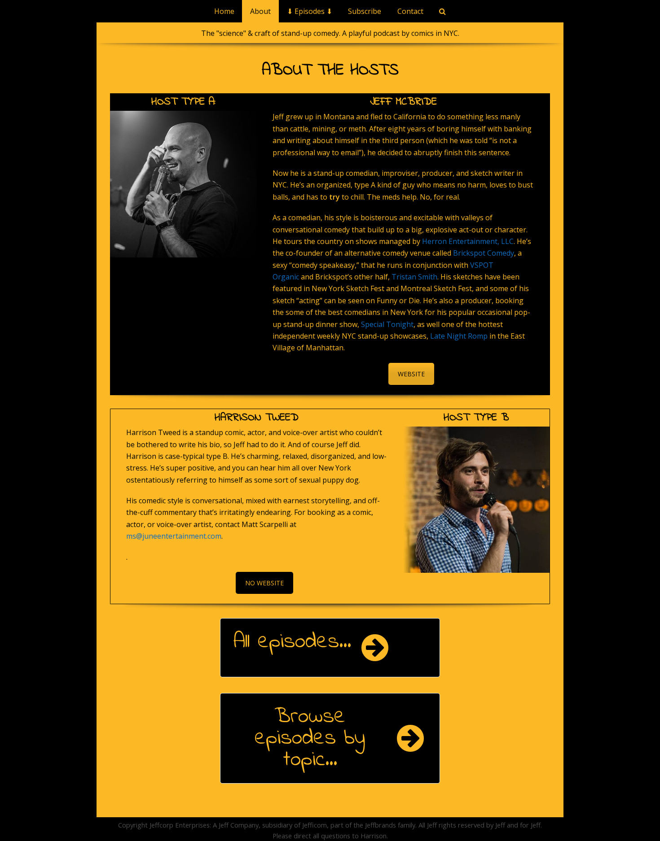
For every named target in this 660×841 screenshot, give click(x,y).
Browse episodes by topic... (310, 738)
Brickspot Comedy (483, 253)
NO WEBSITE (264, 583)
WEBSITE (411, 374)
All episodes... (292, 642)
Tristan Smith (414, 277)
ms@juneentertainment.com (173, 536)
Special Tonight (387, 324)
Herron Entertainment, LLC (468, 241)
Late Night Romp (459, 336)
